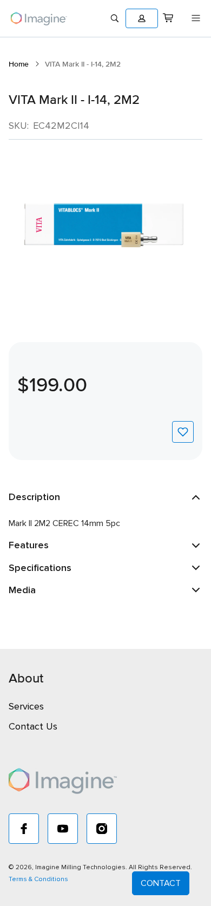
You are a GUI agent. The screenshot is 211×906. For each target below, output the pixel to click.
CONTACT (161, 883)
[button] (142, 18)
